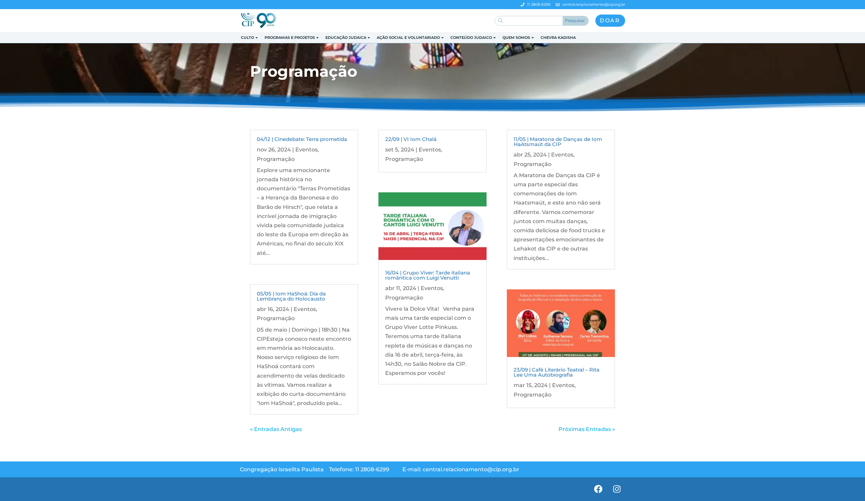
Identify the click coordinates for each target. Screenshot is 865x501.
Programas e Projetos (290, 37)
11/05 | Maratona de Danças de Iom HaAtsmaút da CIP (558, 141)
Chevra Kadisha (558, 37)
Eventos (306, 149)
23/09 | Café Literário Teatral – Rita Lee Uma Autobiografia (556, 372)
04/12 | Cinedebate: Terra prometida (302, 139)
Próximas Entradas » (587, 429)
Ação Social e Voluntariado (408, 37)
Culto (247, 37)
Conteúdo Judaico (471, 37)
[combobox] (529, 21)
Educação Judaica (345, 37)
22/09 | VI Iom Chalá (411, 139)
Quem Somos (516, 37)
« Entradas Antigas (276, 429)
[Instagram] (616, 489)
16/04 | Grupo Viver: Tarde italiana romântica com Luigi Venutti (427, 275)
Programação (276, 159)
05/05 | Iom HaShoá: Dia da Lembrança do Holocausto (291, 296)
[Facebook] (598, 489)
